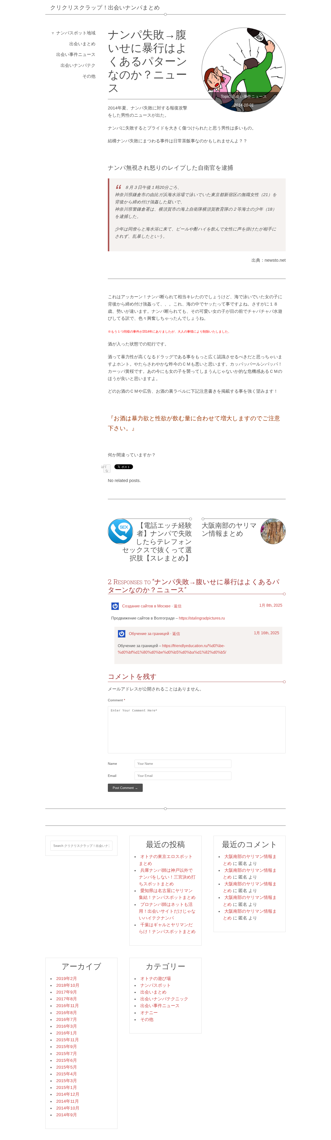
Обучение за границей (149, 634)
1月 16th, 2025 (266, 633)
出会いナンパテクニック (164, 998)
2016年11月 (67, 1005)
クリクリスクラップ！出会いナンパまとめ (105, 7)
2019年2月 (66, 978)
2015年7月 (66, 1053)
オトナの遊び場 (155, 978)
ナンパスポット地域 (75, 33)
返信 (177, 606)
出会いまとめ (82, 43)
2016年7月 (66, 1019)
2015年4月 (66, 1073)
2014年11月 (67, 1101)
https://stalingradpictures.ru (202, 618)
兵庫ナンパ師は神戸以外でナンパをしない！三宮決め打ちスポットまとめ (167, 877)
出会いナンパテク (78, 65)
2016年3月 (66, 1026)
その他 (88, 76)
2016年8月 (66, 1012)
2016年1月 (66, 1033)
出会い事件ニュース (75, 54)
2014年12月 (67, 1094)
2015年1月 (66, 1087)
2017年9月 (66, 992)
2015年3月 (66, 1080)
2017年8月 (66, 998)
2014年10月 (67, 1108)
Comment (116, 700)
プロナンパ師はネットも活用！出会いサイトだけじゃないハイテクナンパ (167, 911)
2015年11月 (67, 1039)
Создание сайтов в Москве (146, 606)
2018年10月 (67, 985)
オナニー (149, 1012)
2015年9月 (66, 1046)
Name (112, 763)
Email (112, 776)
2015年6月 (66, 1060)
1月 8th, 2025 (270, 605)
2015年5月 (66, 1067)
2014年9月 (66, 1114)
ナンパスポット (155, 985)
